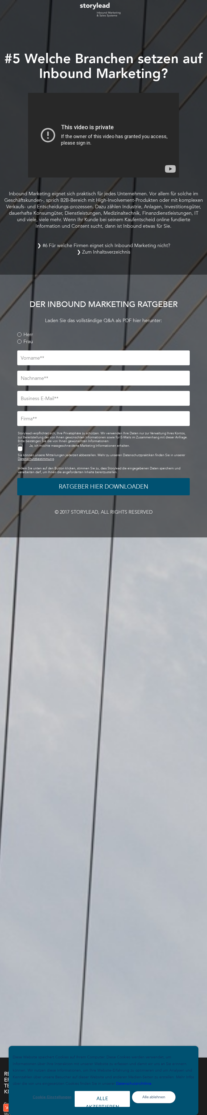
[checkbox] (103, 338)
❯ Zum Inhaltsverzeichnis (103, 252)
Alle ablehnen (153, 1096)
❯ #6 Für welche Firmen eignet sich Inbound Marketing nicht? (103, 245)
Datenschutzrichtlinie (133, 1083)
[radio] (103, 334)
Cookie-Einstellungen (52, 1096)
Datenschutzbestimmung (36, 459)
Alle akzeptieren (102, 1101)
